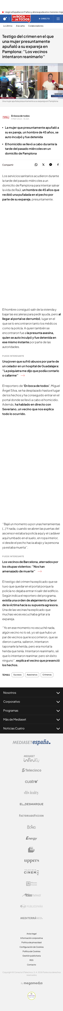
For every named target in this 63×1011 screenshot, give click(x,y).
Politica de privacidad (31, 942)
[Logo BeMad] (31, 850)
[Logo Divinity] (31, 793)
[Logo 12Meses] (31, 884)
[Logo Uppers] (31, 861)
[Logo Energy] (31, 838)
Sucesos (17, 675)
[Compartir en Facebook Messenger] (50, 165)
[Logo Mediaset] (31, 744)
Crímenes (47, 675)
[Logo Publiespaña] (31, 906)
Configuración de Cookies (32, 947)
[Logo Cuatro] (31, 781)
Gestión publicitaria (31, 956)
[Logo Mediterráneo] (31, 918)
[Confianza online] (32, 999)
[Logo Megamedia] (33, 983)
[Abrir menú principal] (58, 18)
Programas (10, 710)
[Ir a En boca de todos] (21, 19)
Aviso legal (32, 933)
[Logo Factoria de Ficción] (31, 816)
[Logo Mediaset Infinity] (31, 759)
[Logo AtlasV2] (31, 895)
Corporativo (11, 701)
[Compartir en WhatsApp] (36, 165)
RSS (31, 960)
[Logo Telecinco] (31, 770)
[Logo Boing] (31, 827)
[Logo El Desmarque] (31, 804)
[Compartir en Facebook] (58, 165)
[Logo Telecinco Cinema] (31, 872)
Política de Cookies (31, 951)
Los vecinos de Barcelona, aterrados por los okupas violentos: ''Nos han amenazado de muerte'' (30, 566)
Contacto (31, 964)
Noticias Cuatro (14, 728)
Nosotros (9, 692)
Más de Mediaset (14, 719)
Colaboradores (35, 26)
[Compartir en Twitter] (43, 165)
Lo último (7, 26)
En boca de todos (20, 116)
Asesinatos (32, 675)
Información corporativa (31, 938)
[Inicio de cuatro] (5, 18)
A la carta (20, 26)
